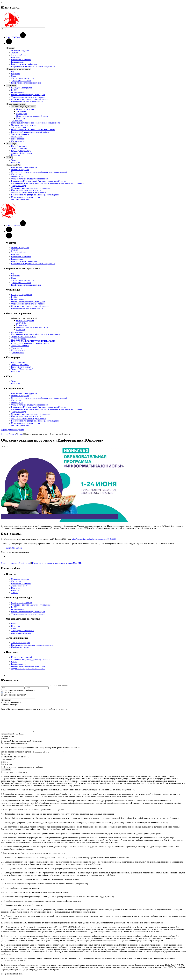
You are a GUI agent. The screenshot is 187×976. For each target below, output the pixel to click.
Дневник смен (17, 141)
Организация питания (20, 199)
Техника (14, 160)
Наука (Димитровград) (21, 151)
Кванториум (11, 144)
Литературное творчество (22, 78)
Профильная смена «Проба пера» (15, 563)
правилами (23, 767)
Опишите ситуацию (9, 705)
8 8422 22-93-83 (13, 37)
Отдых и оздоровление (16, 104)
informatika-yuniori (14, 548)
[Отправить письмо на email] (9, 43)
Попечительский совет (21, 60)
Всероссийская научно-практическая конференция (33, 66)
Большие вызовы (18, 92)
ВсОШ (14, 90)
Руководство (21, 114)
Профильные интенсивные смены (26, 83)
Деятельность (17, 120)
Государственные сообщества (24, 64)
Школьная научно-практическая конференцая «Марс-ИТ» (57, 563)
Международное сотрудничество (25, 197)
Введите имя (6, 764)
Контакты (20, 118)
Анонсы (12, 434)
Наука (13, 71)
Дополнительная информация (14, 743)
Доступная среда (18, 127)
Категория (5, 754)
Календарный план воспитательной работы (30, 132)
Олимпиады (11, 85)
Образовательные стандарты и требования (29, 179)
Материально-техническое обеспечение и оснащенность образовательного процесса (47, 183)
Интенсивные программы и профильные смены (32, 645)
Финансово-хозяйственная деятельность (28, 192)
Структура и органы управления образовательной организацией (39, 172)
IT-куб (9, 158)
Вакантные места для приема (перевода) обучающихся (35, 195)
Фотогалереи (17, 136)
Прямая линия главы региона (13, 757)
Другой (28, 752)
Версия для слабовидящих (12, 430)
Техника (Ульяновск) (20, 148)
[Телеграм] (9, 238)
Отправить (6, 700)
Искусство (15, 74)
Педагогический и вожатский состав (32, 116)
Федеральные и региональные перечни (28, 97)
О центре (10, 48)
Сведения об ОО (13, 165)
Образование (17, 176)
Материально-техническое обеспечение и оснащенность (35, 123)
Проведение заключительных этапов (27, 101)
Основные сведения (20, 50)
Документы (21, 111)
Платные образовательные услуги (26, 190)
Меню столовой (18, 139)
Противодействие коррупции (24, 167)
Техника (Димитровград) (22, 153)
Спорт (14, 76)
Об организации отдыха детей (23, 107)
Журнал (14, 53)
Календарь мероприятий (21, 88)
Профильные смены (20, 647)
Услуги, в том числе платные (23, 125)
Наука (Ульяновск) (19, 146)
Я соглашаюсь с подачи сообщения (24, 767)
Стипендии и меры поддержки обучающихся (30, 99)
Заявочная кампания (20, 134)
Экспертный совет (19, 55)
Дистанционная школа (21, 80)
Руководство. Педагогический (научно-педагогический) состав (38, 181)
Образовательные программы (18, 69)
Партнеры (15, 57)
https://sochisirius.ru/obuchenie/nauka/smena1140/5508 (94, 539)
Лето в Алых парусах (20, 643)
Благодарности (17, 62)
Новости (15, 590)
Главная (4, 434)
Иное (3, 762)
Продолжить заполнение (12, 974)
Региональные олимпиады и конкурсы (28, 95)
